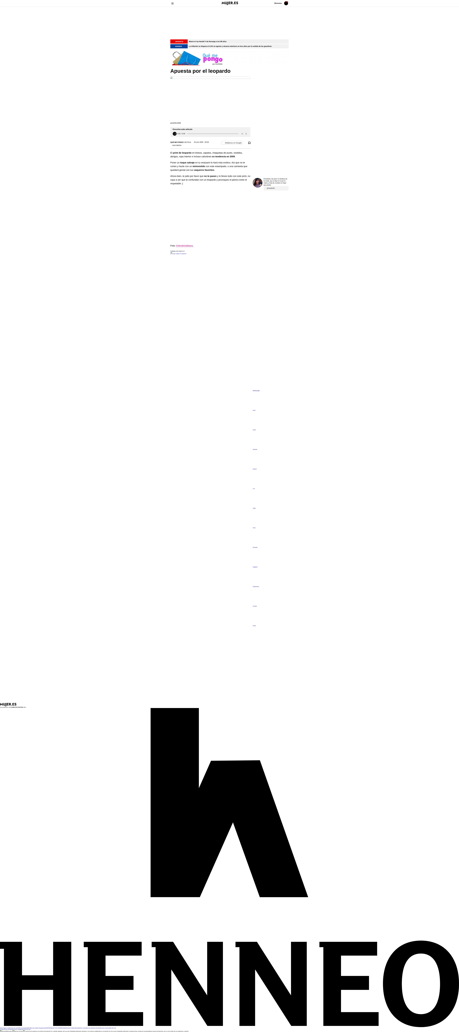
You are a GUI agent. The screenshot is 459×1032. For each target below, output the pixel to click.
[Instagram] (18, 1029)
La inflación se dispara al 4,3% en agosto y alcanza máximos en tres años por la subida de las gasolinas (230, 46)
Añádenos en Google (233, 143)
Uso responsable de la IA (109, 1028)
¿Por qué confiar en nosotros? (178, 253)
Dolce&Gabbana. (185, 246)
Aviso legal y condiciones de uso (8, 1028)
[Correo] (26, 1029)
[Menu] (172, 3)
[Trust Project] (176, 251)
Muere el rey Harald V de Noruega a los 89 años (208, 41)
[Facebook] (6, 1029)
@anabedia (271, 188)
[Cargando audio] (175, 134)
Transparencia (42, 1028)
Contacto (75, 1028)
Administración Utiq (68, 1028)
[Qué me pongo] (229, 58)
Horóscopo (256, 390)
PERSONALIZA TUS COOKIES (54, 1028)
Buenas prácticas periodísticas (94, 1028)
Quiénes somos (82, 1028)
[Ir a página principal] (230, 3)
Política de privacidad (23, 1028)
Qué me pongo (177, 142)
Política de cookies (33, 1028)
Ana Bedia (176, 145)
